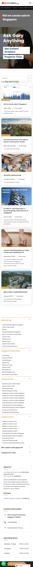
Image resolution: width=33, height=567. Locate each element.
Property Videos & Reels (8, 344)
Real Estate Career (7, 365)
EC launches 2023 (23, 222)
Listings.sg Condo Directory (9, 410)
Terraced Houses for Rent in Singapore (12, 436)
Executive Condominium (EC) (16, 220)
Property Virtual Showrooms (9, 346)
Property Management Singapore (11, 332)
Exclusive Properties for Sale (9, 391)
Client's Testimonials (8, 327)
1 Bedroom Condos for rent (9, 421)
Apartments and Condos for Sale (11, 383)
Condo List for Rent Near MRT (10, 440)
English (20, 565)
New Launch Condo (12, 82)
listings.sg (26, 498)
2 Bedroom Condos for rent (9, 424)
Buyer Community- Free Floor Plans (11, 334)
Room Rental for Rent (8, 438)
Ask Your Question (11, 63)
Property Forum (6, 341)
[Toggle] (29, 319)
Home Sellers (5, 355)
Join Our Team (6, 336)
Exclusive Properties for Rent (9, 431)
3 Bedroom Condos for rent (9, 426)
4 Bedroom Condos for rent (9, 428)
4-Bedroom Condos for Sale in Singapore (13, 398)
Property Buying (6, 360)
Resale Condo (8, 113)
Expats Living (5, 362)
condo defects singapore (12, 261)
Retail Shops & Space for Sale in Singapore (13, 407)
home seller (11, 111)
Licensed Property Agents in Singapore (12, 325)
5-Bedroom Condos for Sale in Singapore (13, 400)
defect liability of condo (15, 259)
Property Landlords (7, 358)
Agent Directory (6, 339)
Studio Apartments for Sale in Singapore (13, 402)
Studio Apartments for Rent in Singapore (13, 433)
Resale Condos (6, 367)
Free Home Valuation (16, 564)
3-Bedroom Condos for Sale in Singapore (13, 395)
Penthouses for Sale (7, 388)
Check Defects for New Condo (14, 263)
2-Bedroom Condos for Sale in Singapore (13, 393)
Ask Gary (4, 329)
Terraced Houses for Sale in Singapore (12, 405)
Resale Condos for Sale (8, 386)
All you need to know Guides (10, 374)
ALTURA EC (7, 224)
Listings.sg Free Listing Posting (10, 412)
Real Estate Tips (6, 369)
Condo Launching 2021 (14, 299)
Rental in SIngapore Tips (8, 372)
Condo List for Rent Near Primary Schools (13, 443)
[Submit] (30, 78)
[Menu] (30, 3)
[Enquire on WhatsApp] (3, 563)
